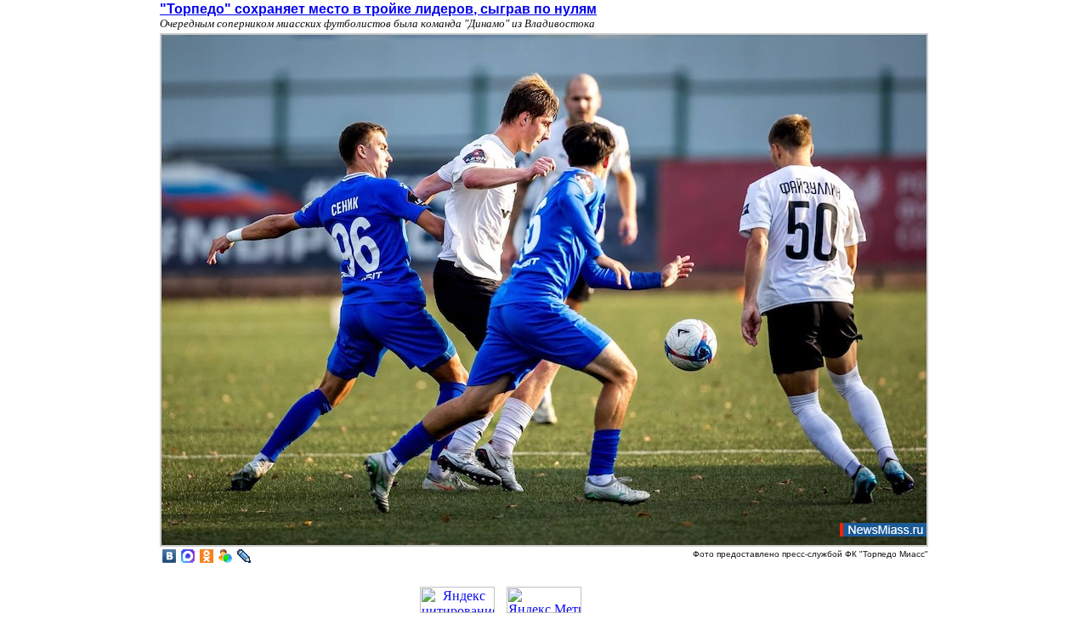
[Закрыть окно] (544, 544)
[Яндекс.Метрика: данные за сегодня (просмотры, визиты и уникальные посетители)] (544, 600)
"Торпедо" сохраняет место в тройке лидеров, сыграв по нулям (378, 9)
